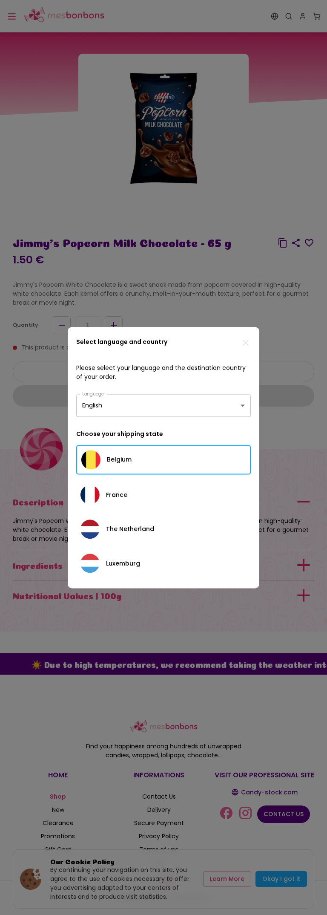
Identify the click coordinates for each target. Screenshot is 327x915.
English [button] (92, 405)
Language (93, 393)
